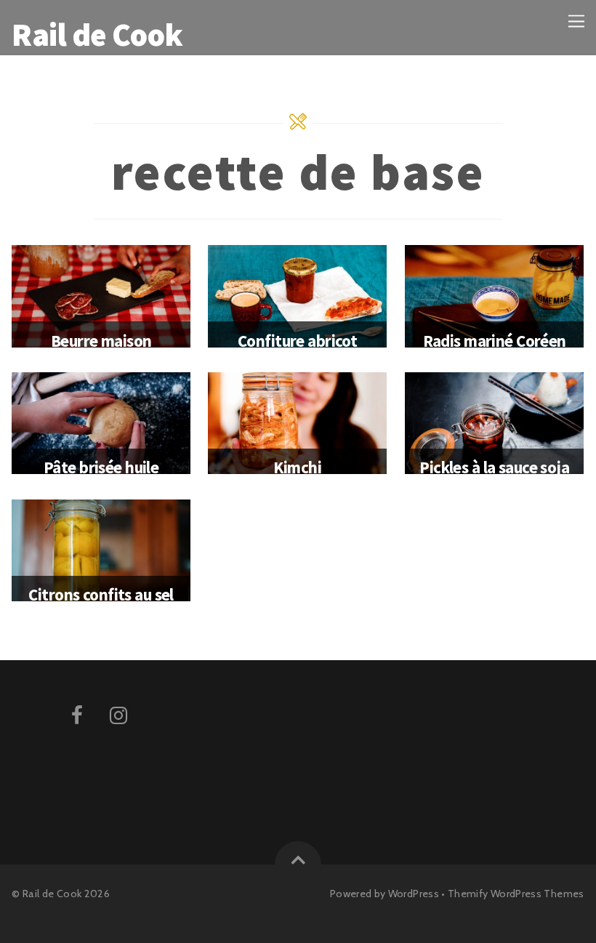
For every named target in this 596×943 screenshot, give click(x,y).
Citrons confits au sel (100, 594)
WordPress (413, 893)
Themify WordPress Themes (516, 893)
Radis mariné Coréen (494, 340)
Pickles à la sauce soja (494, 467)
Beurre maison (101, 340)
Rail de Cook (52, 893)
